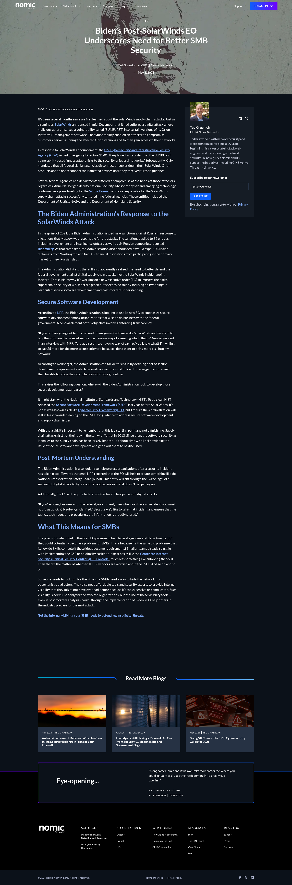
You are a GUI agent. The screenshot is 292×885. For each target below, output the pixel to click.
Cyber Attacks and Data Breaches (71, 109)
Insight (120, 840)
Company (108, 6)
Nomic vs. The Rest (162, 840)
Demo (227, 840)
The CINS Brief (196, 840)
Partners (92, 6)
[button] (50, 6)
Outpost (121, 834)
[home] (25, 6)
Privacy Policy (174, 877)
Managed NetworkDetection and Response (93, 836)
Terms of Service (154, 877)
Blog (190, 834)
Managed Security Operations (90, 846)
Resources (141, 6)
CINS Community (161, 847)
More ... (192, 853)
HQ (118, 847)
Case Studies (194, 847)
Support (239, 6)
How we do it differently (165, 834)
